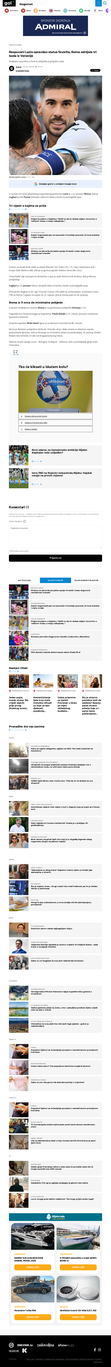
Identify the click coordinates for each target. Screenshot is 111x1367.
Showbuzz (66, 1345)
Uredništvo (39, 1359)
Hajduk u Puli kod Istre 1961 (89, 362)
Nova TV (11, 1345)
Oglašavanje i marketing (54, 1359)
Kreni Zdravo (24, 1351)
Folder (14, 1351)
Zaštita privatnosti (86, 1359)
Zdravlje (87, 11)
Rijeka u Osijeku (84, 369)
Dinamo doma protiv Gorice (89, 356)
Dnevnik (25, 1345)
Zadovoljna (45, 1345)
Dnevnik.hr (14, 11)
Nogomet (26, 4)
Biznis (100, 11)
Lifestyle (57, 11)
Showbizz (42, 11)
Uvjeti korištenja (71, 1359)
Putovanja (72, 11)
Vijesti (28, 11)
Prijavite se (55, 558)
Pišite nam (30, 1359)
